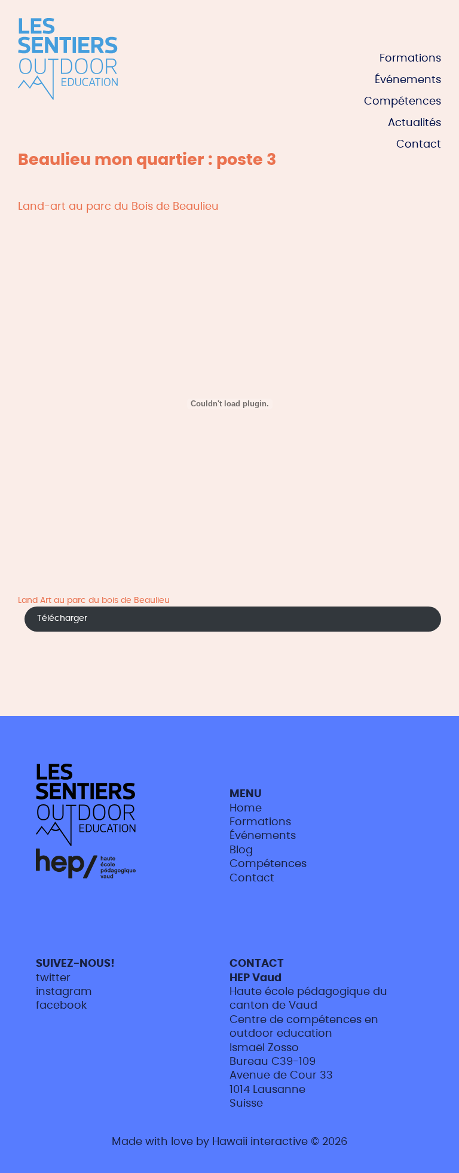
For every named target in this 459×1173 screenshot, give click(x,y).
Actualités (414, 123)
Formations (410, 58)
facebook (61, 1005)
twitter (53, 978)
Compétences (402, 101)
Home (246, 808)
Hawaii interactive (260, 1142)
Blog (241, 850)
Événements (408, 80)
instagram (64, 992)
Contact (418, 144)
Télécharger (62, 618)
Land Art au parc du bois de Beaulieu (94, 600)
